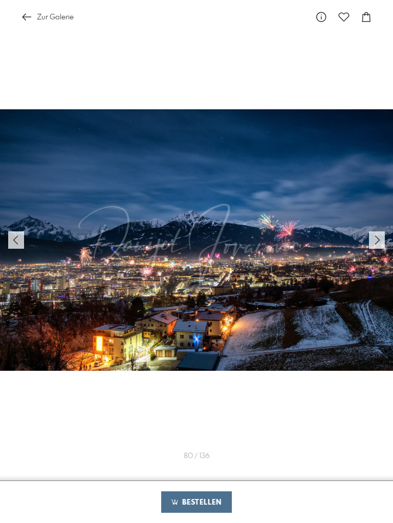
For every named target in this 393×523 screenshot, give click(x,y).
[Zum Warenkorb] (366, 17)
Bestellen (201, 502)
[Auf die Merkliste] (344, 17)
